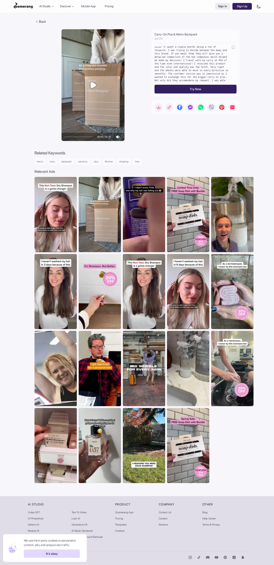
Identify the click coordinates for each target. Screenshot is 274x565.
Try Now (195, 89)
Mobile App (88, 6)
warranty (83, 161)
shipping (124, 161)
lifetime (109, 161)
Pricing (109, 6)
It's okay (52, 554)
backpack (67, 161)
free (137, 161)
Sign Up (242, 6)
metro (40, 161)
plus (96, 161)
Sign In (222, 6)
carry (52, 161)
